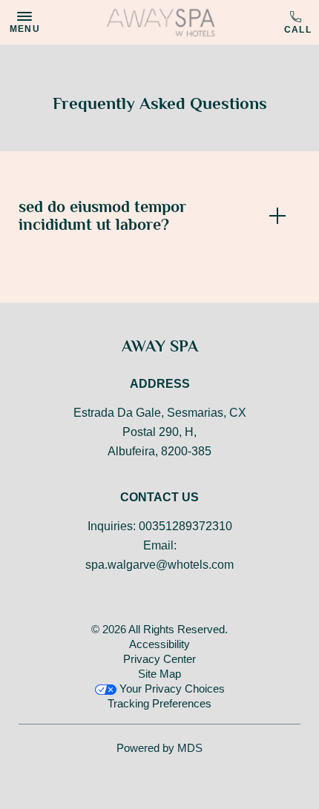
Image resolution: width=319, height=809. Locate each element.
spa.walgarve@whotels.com (159, 564)
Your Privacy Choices (170, 688)
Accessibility (159, 644)
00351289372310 (298, 23)
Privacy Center (159, 659)
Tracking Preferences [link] (159, 703)
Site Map (159, 673)
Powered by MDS (159, 748)
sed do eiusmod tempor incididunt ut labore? (102, 215)
